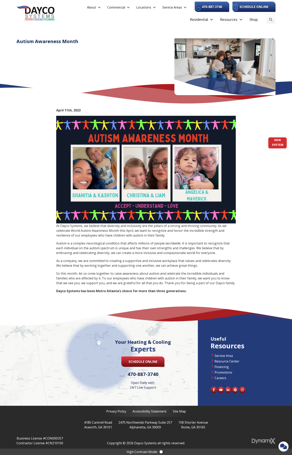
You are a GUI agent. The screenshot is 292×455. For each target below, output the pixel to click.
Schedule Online (254, 7)
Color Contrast (162, 452)
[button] (93, 7)
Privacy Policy (116, 411)
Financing (222, 367)
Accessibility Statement (149, 411)
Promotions (223, 372)
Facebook (214, 390)
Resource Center (227, 361)
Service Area (224, 356)
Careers (220, 378)
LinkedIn (228, 390)
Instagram (242, 390)
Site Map (179, 411)
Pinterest (235, 390)
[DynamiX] (264, 441)
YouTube (221, 390)
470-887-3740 (212, 7)
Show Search (271, 19)
